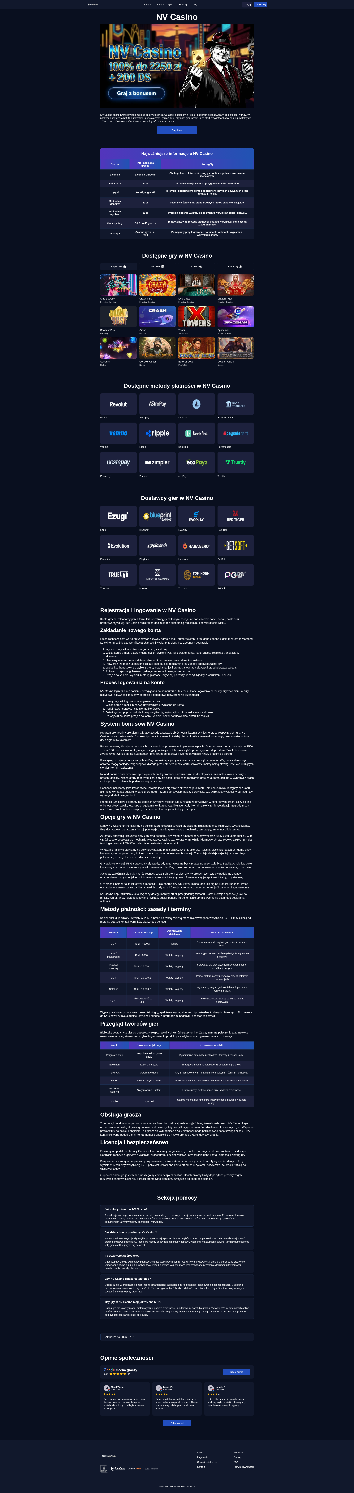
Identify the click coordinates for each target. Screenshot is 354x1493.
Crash (194, 266)
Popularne (116, 266)
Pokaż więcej (177, 1423)
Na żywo (155, 266)
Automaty (233, 266)
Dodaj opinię (236, 1372)
